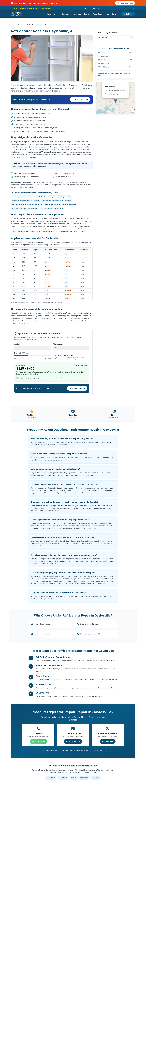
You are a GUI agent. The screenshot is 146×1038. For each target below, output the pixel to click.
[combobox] (99, 37)
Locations (77, 14)
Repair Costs (97, 14)
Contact (115, 14)
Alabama (21, 25)
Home (49, 14)
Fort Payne (95, 778)
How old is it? (21, 353)
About (56, 14)
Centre (73, 778)
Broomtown (63, 778)
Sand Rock (84, 778)
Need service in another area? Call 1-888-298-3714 (114, 74)
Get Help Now (107, 741)
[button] (115, 100)
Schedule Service (73, 741)
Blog (107, 14)
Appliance (17, 344)
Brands (87, 14)
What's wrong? (58, 344)
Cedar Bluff (51, 778)
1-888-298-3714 (126, 3)
